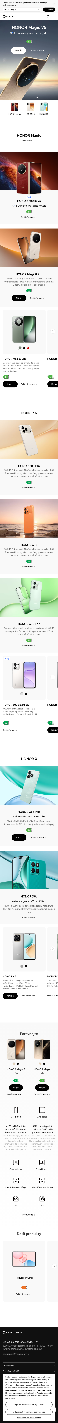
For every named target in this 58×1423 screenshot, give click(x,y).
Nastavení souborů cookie (29, 1418)
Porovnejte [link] (27, 1214)
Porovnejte (27, 141)
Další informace (37, 50)
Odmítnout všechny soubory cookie (29, 1412)
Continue (49, 9)
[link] (24, 329)
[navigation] (14, 109)
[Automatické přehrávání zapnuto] (37, 97)
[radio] (20, 348)
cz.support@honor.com (15, 1354)
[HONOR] (9, 1332)
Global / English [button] (10, 9)
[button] (18, 50)
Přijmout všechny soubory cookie (29, 1404)
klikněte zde (10, 1398)
